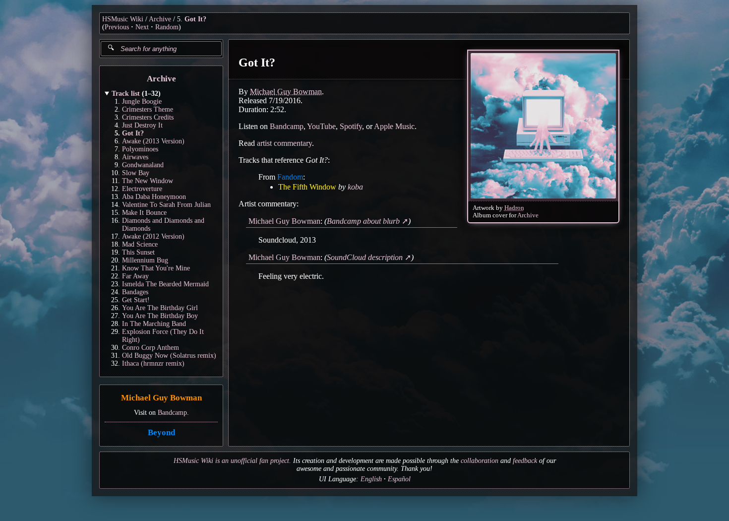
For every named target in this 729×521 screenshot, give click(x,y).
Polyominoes (140, 149)
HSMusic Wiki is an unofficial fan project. (232, 460)
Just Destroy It (142, 125)
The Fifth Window (307, 187)
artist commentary (284, 143)
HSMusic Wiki (122, 19)
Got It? (195, 19)
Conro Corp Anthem (150, 347)
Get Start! (136, 300)
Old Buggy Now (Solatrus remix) (169, 355)
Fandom (290, 177)
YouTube (321, 126)
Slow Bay (135, 173)
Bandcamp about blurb (363, 221)
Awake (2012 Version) (153, 236)
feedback (525, 460)
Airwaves (135, 157)
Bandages (135, 292)
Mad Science (140, 244)
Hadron (514, 207)
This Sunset (138, 252)
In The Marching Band (154, 323)
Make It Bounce (144, 212)
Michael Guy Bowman (161, 398)
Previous (117, 27)
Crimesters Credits (148, 117)
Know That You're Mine (156, 268)
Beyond (161, 432)
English (371, 479)
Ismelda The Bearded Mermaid (165, 284)
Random (167, 27)
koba (355, 187)
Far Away (135, 276)
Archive (160, 19)
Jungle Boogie (142, 101)
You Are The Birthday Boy (160, 316)
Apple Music (394, 126)
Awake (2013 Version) (153, 141)
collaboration (479, 460)
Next (142, 27)
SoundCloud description (365, 257)
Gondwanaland (143, 165)
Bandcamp (172, 412)
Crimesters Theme (147, 109)
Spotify (351, 126)
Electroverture (142, 189)
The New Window (147, 181)
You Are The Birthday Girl (160, 308)
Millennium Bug (145, 260)
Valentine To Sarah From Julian (166, 204)
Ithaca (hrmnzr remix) (153, 363)
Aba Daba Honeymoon (154, 196)
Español (399, 479)
